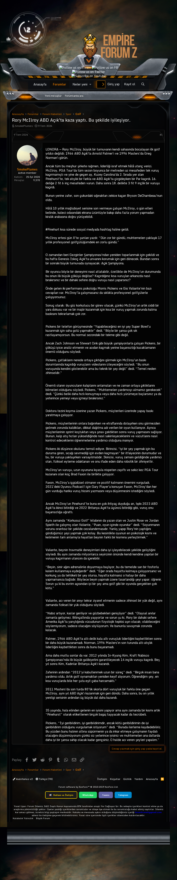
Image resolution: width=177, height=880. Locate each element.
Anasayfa (39, 84)
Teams (105, 795)
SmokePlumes (24, 126)
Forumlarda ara (74, 96)
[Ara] (143, 84)
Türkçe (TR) (45, 779)
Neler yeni (80, 84)
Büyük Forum (43, 818)
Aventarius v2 (24, 779)
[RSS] (162, 778)
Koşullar (115, 779)
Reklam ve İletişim (61, 795)
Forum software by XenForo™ (88, 787)
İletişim (102, 779)
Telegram (123, 795)
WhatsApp (87, 795)
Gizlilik (127, 779)
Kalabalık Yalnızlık (23, 818)
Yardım (138, 779)
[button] (90, 84)
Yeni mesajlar (53, 96)
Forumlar (59, 84)
